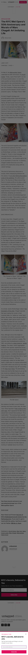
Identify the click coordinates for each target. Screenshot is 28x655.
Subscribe (14, 651)
